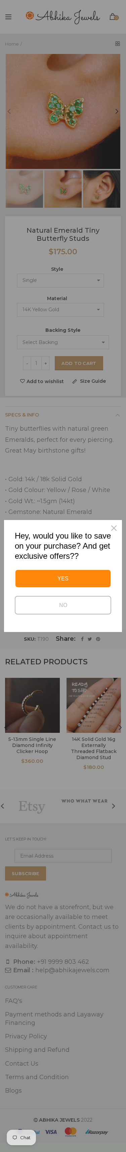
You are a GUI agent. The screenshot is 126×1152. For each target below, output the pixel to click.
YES (63, 578)
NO (63, 605)
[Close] (114, 528)
